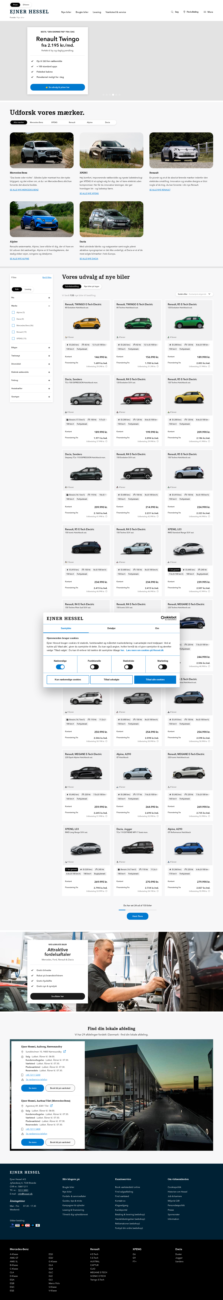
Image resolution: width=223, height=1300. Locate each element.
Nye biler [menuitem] (66, 12)
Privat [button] (15, 4)
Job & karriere (175, 1196)
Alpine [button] (90, 122)
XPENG (137, 1249)
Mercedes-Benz (19, 1249)
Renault (95, 1249)
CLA (12, 1272)
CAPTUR (94, 1265)
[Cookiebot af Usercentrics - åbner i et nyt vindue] (163, 618)
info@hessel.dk (25, 1193)
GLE (51, 1276)
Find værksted (122, 1196)
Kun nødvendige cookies (68, 679)
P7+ (135, 1261)
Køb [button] (17, 289)
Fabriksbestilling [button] (72, 286)
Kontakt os (120, 1200)
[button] (31, 297)
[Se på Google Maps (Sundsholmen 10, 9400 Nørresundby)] (64, 1052)
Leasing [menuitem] (97, 12)
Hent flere (137, 916)
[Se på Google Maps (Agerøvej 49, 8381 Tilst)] (51, 1106)
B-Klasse (14, 1265)
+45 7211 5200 (33, 1075)
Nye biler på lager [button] (91, 286)
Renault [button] (72, 122)
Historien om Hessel (177, 1191)
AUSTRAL (95, 1261)
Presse (171, 1210)
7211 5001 (23, 1190)
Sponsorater (174, 1214)
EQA (12, 1279)
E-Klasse (14, 1276)
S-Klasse (53, 1287)
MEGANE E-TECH (98, 1272)
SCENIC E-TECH (98, 1276)
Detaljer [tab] (111, 628)
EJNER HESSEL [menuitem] (29, 11)
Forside (13, 18)
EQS (51, 1254)
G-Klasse (53, 1261)
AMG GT (14, 1257)
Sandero (179, 1261)
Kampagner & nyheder (73, 1205)
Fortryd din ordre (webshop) (129, 1228)
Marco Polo (54, 1283)
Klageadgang (121, 1205)
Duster (178, 1254)
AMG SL (14, 1261)
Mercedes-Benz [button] (36, 122)
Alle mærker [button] (19, 122)
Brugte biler (68, 1187)
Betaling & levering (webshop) (130, 1214)
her (122, 650)
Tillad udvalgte (111, 679)
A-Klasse (14, 1254)
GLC (51, 1272)
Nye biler (67, 1191)
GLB (51, 1268)
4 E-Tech (94, 1254)
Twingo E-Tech (97, 1279)
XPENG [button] (54, 122)
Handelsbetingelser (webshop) (130, 1219)
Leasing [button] (28, 289)
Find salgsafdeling (124, 1191)
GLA (51, 1265)
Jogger (178, 1257)
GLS (51, 1279)
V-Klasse (53, 1290)
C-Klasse (14, 1268)
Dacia (178, 1249)
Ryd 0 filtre (46, 277)
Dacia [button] (107, 122)
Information (173, 1219)
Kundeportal (121, 1210)
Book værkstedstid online (127, 1187)
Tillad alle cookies (155, 679)
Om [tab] (157, 628)
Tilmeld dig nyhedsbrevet (75, 1214)
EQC (12, 1287)
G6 (134, 1254)
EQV (51, 1257)
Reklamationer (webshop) (127, 1223)
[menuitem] (174, 12)
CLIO (92, 1268)
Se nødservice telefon (36, 1079)
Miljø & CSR (173, 1200)
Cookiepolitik (174, 1187)
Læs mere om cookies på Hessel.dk (145, 650)
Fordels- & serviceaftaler (74, 1196)
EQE (12, 1290)
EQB (12, 1283)
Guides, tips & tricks (72, 1200)
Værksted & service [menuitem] (116, 12)
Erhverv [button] (26, 4)
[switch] (94, 667)
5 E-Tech (94, 1257)
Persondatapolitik (176, 1205)
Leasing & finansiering (73, 1210)
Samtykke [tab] (66, 628)
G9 (134, 1257)
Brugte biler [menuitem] (82, 12)
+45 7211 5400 (33, 1129)
